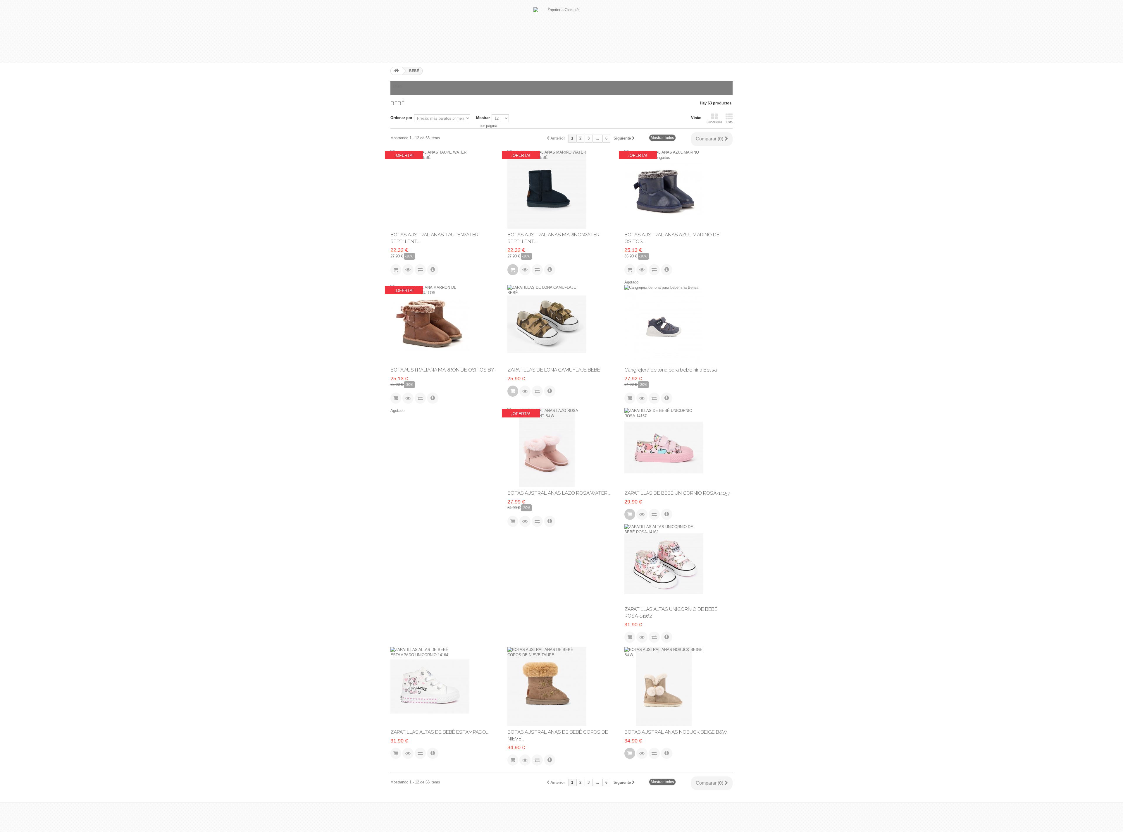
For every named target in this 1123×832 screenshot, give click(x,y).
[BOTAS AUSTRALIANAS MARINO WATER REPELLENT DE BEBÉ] (561, 189)
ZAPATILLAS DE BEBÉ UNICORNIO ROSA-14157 (677, 493)
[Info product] (432, 269)
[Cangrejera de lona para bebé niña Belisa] (678, 324)
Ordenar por (401, 118)
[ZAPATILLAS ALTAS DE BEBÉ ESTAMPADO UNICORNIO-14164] (444, 686)
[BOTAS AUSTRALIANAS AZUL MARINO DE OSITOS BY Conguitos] (678, 189)
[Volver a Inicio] (396, 71)
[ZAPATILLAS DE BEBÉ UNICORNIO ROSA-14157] (678, 447)
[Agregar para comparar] (420, 269)
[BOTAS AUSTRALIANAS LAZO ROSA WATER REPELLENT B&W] (561, 447)
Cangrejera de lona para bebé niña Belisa (670, 370)
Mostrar (483, 118)
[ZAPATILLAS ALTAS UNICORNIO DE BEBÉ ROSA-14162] (678, 563)
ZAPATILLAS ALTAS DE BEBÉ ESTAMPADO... (439, 732)
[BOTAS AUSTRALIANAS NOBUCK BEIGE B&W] (678, 686)
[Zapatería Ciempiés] (561, 31)
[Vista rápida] (408, 269)
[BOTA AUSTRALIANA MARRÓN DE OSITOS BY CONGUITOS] (444, 324)
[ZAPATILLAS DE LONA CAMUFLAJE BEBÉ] (561, 324)
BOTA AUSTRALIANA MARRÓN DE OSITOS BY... (443, 370)
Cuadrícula (714, 122)
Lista (729, 122)
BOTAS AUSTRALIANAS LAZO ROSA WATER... (558, 493)
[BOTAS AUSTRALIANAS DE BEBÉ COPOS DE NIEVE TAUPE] (561, 686)
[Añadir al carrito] (512, 269)
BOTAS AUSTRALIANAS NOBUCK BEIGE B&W (675, 732)
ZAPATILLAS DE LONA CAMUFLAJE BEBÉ (553, 370)
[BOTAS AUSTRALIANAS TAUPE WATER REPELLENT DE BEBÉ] (444, 189)
